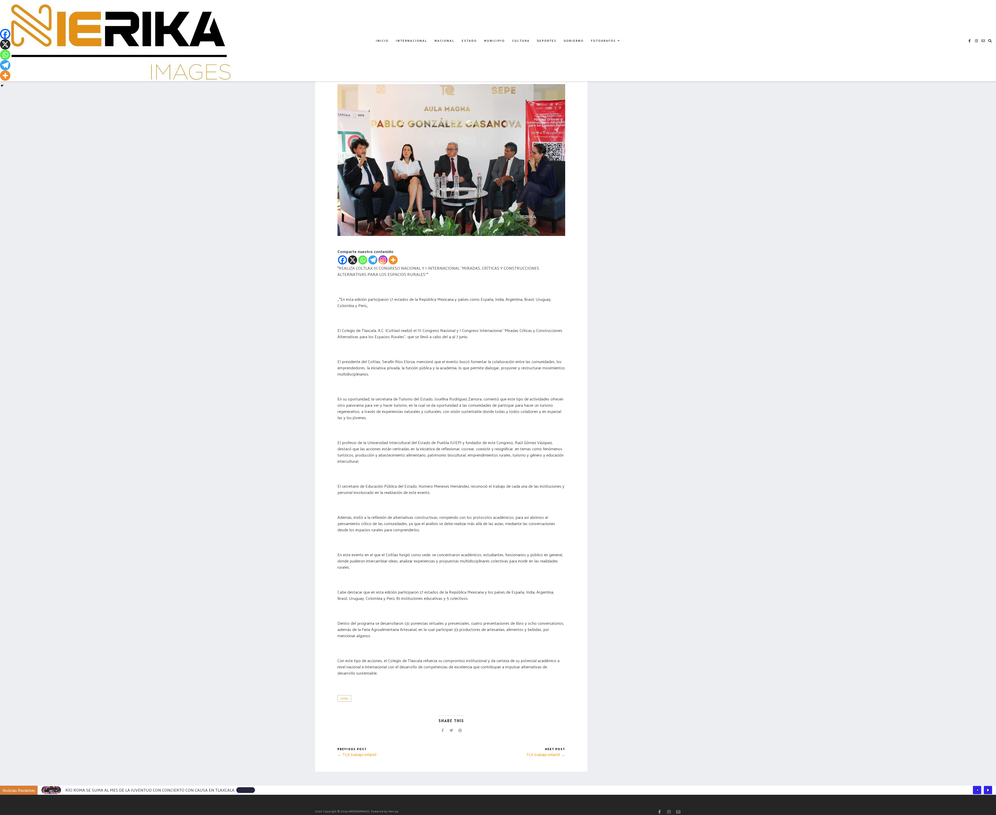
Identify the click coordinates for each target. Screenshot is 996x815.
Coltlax (344, 698)
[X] (352, 259)
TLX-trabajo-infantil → (545, 754)
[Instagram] (383, 259)
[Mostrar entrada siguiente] (988, 790)
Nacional (444, 40)
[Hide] (2, 86)
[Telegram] (372, 259)
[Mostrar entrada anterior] (977, 790)
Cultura (521, 40)
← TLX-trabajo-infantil (356, 754)
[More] (393, 259)
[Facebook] (342, 259)
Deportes (546, 40)
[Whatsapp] (362, 259)
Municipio (494, 40)
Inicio (382, 40)
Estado (469, 40)
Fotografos (603, 40)
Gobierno (574, 40)
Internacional (411, 40)
